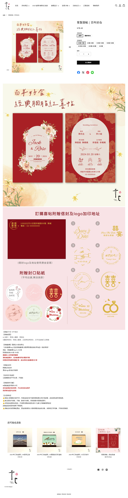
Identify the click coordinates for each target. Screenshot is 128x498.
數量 (78, 51)
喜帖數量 (79, 40)
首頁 (16, 5)
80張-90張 (90, 43)
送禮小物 (65, 5)
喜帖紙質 (79, 33)
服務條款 (59, 494)
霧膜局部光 (88, 35)
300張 (101, 46)
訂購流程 (86, 5)
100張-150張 (100, 43)
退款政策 (69, 494)
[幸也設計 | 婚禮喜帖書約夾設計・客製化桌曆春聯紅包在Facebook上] (98, 470)
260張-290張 (92, 46)
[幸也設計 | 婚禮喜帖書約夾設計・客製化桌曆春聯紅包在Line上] (106, 470)
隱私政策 (64, 494)
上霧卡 (80, 35)
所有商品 (25, 5)
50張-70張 (81, 43)
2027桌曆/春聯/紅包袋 (40, 5)
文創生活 (76, 5)
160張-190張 (110, 43)
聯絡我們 (96, 5)
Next (69, 47)
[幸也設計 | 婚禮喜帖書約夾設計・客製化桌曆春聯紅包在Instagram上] (102, 470)
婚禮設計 (54, 5)
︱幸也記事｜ (69, 469)
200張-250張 (82, 46)
